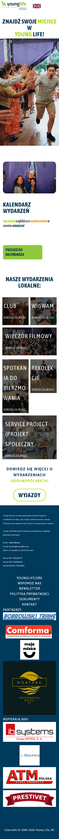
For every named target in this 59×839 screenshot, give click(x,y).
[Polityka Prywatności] (29, 593)
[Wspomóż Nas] (29, 583)
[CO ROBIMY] (14, 6)
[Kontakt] (29, 604)
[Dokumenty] (29, 599)
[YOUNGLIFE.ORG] (29, 578)
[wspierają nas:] (29, 719)
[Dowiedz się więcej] (15, 316)
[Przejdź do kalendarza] (22, 252)
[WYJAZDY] (30, 495)
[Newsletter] (29, 588)
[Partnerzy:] (29, 609)
